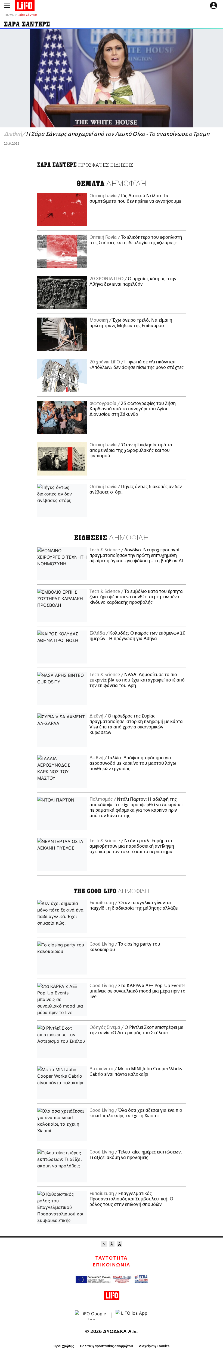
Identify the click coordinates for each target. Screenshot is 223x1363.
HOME (9, 15)
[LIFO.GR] (25, 6)
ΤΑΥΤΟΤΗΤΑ (111, 1258)
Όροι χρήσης (64, 1346)
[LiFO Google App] (91, 1315)
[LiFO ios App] (132, 1315)
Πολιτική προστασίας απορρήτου (106, 1346)
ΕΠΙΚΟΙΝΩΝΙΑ (111, 1265)
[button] (7, 6)
